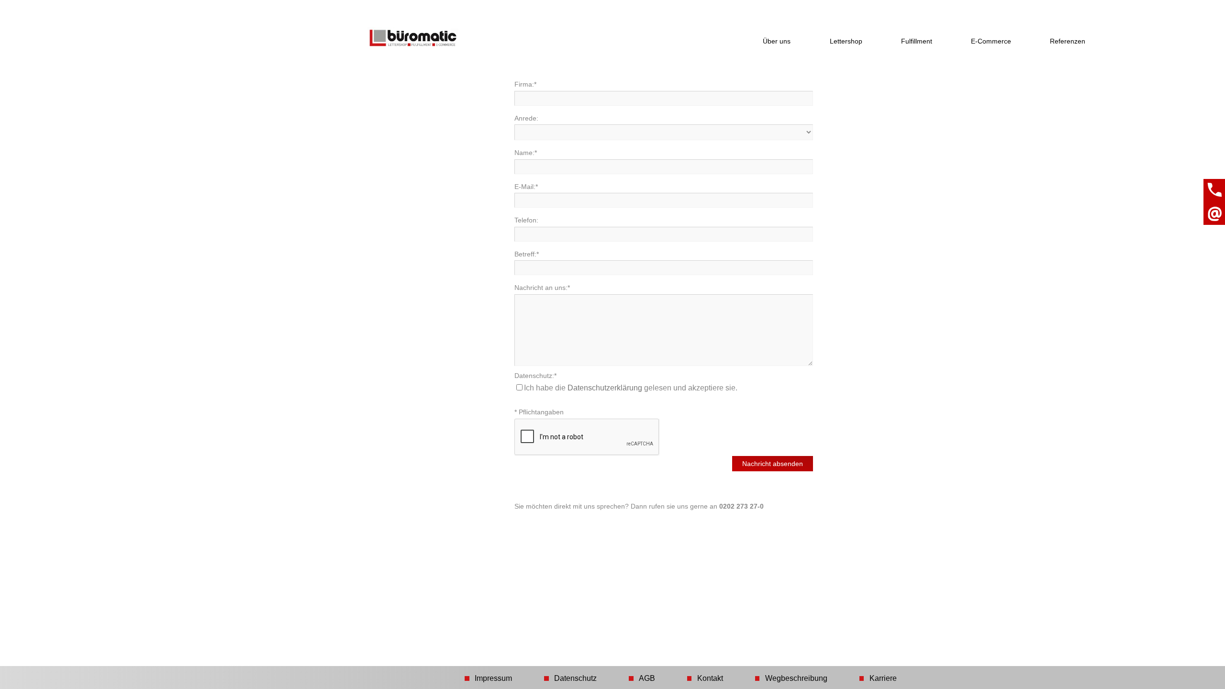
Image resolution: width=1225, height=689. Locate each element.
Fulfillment (916, 41)
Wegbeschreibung (796, 678)
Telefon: (526, 220)
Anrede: (526, 118)
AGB (647, 678)
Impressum (493, 678)
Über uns (777, 41)
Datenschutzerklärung (605, 388)
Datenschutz (575, 678)
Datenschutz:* (535, 375)
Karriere (883, 678)
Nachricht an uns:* (542, 287)
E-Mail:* (526, 186)
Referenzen (1067, 41)
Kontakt (710, 678)
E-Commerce (991, 41)
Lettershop (846, 41)
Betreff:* (526, 254)
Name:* (525, 152)
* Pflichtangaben (539, 412)
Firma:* (525, 84)
